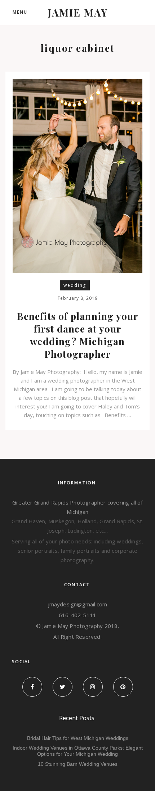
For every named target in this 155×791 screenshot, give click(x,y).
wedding (74, 285)
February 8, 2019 (78, 298)
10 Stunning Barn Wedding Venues (78, 764)
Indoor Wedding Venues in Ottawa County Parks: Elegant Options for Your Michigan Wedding (78, 751)
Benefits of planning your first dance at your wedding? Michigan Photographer (77, 335)
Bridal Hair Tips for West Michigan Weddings (77, 738)
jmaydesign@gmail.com (77, 604)
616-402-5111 (77, 615)
